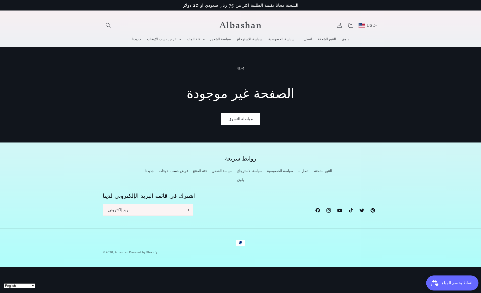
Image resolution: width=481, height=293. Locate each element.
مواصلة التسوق (240, 118)
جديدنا (149, 171)
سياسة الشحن (222, 171)
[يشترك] (187, 210)
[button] (108, 25)
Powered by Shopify (143, 252)
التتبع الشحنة (323, 171)
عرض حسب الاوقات (173, 171)
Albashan (122, 252)
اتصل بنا (303, 171)
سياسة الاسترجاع (250, 171)
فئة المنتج (200, 171)
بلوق (240, 180)
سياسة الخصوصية (280, 171)
